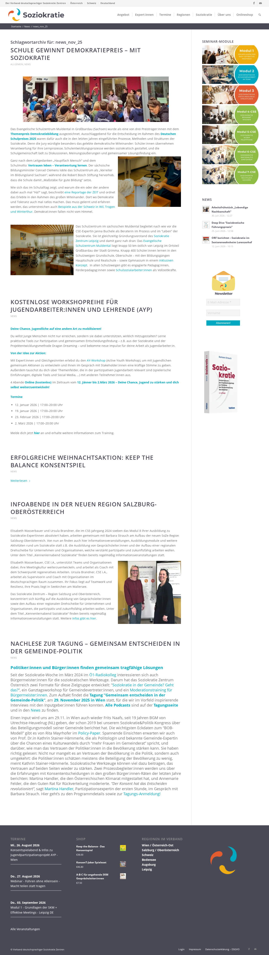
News (27, 64)
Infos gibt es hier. (84, 618)
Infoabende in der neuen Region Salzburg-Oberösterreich (84, 508)
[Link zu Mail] (260, 3)
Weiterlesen (19, 481)
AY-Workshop (96, 360)
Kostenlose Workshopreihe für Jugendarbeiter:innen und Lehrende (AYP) (81, 305)
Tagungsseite (166, 705)
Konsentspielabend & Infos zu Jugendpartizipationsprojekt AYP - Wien (34, 855)
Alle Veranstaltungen (25, 929)
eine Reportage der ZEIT (81, 192)
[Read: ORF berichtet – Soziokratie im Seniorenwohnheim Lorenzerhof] (206, 240)
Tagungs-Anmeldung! (142, 793)
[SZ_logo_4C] (36, 14)
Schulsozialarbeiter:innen (134, 270)
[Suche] (260, 14)
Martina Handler (59, 788)
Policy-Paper (89, 733)
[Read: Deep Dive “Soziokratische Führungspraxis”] (206, 225)
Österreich (76, 3)
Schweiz (91, 3)
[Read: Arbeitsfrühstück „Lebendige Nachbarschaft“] (206, 209)
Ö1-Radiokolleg (102, 674)
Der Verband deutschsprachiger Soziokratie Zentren (35, 3)
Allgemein (17, 64)
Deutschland (107, 3)
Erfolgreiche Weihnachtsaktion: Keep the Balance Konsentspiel (82, 461)
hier (37, 433)
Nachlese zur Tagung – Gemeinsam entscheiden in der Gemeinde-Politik (95, 647)
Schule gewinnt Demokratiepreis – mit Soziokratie (76, 54)
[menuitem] (36, 3)
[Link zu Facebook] (254, 3)
